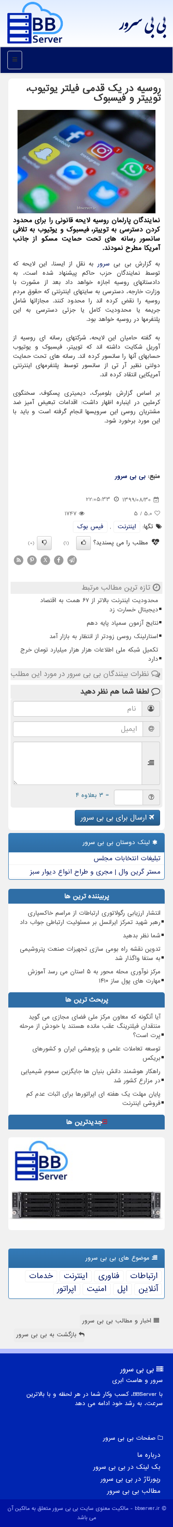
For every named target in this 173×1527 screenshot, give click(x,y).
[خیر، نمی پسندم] (44, 543)
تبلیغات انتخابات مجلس (127, 858)
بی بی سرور (142, 27)
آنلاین (148, 1289)
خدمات (41, 1276)
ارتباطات (144, 1276)
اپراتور (66, 1289)
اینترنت (127, 526)
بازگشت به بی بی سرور (47, 1334)
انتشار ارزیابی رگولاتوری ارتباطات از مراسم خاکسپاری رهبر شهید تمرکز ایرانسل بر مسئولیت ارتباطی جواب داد (90, 918)
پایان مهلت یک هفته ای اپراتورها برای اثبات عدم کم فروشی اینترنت (93, 1099)
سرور (103, 264)
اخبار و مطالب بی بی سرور (118, 1320)
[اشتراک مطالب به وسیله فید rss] (18, 559)
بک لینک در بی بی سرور (127, 1467)
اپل (122, 1289)
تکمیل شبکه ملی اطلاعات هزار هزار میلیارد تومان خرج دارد (89, 655)
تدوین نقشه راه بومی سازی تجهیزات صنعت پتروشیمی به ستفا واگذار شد (90, 954)
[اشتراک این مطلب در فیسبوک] (58, 559)
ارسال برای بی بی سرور (115, 817)
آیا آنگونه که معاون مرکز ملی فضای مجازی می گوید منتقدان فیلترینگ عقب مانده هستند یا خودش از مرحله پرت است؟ (90, 1026)
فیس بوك (90, 526)
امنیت (97, 1289)
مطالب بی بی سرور (134, 1491)
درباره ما (149, 1455)
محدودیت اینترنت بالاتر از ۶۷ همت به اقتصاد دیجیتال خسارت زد (99, 605)
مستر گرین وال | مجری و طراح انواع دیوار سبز (95, 872)
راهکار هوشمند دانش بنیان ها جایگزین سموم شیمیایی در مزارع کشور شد (91, 1076)
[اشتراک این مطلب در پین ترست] (31, 559)
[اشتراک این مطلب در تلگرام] (72, 559)
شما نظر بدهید (142, 935)
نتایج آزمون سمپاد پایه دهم (122, 623)
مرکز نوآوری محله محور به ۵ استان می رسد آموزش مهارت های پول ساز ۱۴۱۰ (94, 976)
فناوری (108, 1276)
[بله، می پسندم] (83, 543)
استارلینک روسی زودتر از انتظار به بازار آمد (103, 636)
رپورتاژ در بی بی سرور (131, 1479)
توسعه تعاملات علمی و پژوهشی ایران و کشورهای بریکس (96, 1053)
